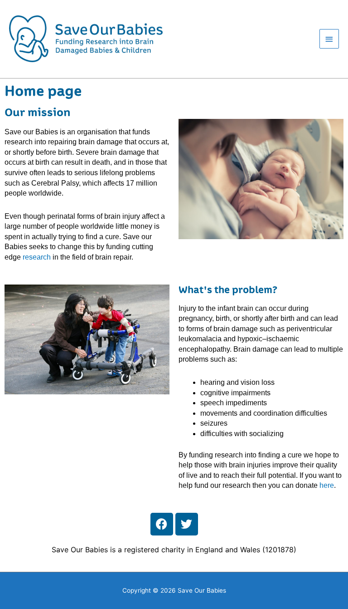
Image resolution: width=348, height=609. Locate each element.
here (326, 485)
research (37, 257)
